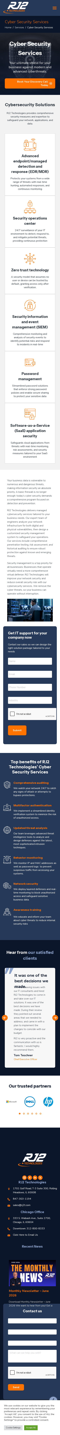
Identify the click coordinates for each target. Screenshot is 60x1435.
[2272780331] (30, 1102)
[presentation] (32, 714)
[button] (5, 1018)
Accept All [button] (31, 1427)
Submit (17, 730)
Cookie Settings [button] (13, 1427)
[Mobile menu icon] (54, 8)
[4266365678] (11, 1102)
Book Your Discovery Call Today (32, 83)
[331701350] (48, 1102)
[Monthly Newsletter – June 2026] (32, 1273)
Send (16, 1387)
